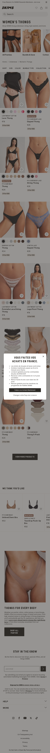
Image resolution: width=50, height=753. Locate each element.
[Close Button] (43, 356)
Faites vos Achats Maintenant (25, 390)
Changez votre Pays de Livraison (25, 395)
